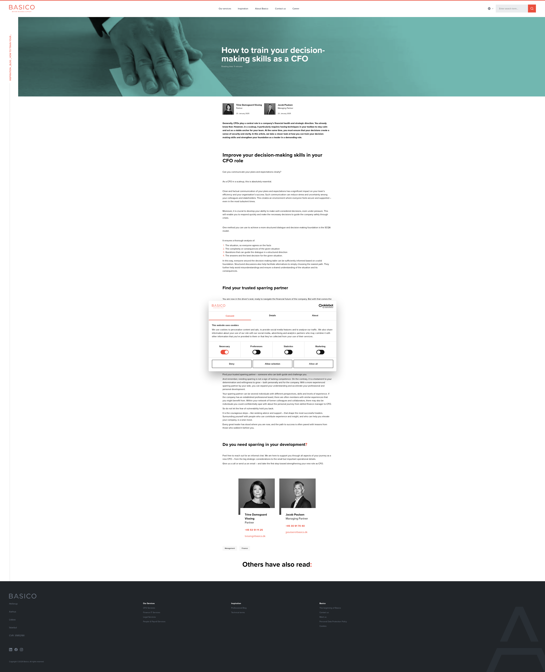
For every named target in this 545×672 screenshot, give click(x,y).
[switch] (256, 352)
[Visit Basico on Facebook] (16, 649)
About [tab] (315, 315)
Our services (225, 8)
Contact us (280, 8)
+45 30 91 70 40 (295, 526)
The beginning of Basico (330, 607)
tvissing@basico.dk (255, 536)
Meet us (323, 617)
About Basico (261, 8)
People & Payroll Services (154, 621)
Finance (245, 548)
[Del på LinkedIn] (60, 230)
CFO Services (149, 607)
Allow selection (272, 364)
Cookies (323, 626)
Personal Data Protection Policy (333, 621)
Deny (231, 364)
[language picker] (490, 8)
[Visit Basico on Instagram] (21, 649)
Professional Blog (239, 607)
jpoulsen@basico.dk (296, 532)
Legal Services (149, 617)
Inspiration (243, 8)
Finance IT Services (151, 612)
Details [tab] (272, 315)
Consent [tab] (230, 316)
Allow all (313, 364)
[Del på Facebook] (65, 230)
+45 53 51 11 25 (254, 530)
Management (230, 548)
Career (296, 8)
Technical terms (238, 612)
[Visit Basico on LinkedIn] (10, 649)
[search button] (532, 8)
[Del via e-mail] (70, 230)
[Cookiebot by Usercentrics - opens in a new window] (320, 306)
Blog (10, 63)
